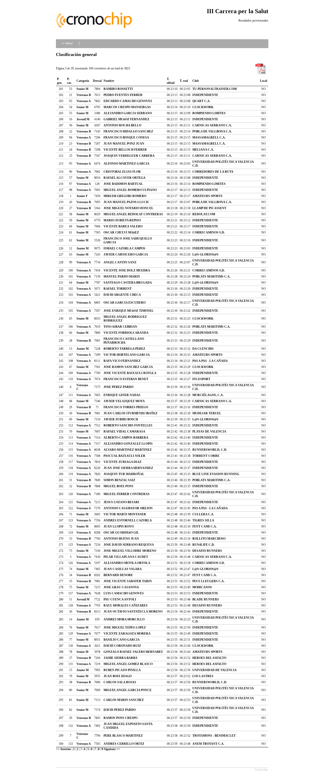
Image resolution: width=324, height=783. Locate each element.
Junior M (82, 248)
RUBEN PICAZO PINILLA (122, 670)
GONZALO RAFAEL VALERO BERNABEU (133, 652)
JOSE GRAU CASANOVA (121, 587)
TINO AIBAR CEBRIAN (120, 326)
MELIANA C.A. (203, 149)
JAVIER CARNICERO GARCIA (126, 254)
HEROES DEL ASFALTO (209, 658)
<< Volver (67, 43)
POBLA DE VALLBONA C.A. (212, 131)
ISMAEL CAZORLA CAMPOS (124, 248)
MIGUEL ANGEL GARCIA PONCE (128, 690)
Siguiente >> (112, 749)
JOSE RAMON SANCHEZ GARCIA (128, 367)
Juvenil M (82, 119)
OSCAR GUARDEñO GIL (121, 532)
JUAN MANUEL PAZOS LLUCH (126, 202)
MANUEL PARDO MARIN (122, 276)
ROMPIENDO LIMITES (209, 113)
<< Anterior (63, 749)
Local (263, 81)
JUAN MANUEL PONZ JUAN (124, 143)
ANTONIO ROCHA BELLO (122, 125)
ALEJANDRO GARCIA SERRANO (128, 113)
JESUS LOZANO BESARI (121, 502)
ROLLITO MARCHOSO (209, 538)
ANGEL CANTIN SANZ (120, 262)
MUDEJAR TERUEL (206, 413)
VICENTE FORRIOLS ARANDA (126, 333)
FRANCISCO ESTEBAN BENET (126, 379)
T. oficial (170, 81)
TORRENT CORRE (205, 456)
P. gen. (59, 81)
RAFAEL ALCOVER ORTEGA (125, 178)
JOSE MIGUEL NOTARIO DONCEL (128, 208)
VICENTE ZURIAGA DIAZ (122, 462)
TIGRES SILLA (203, 520)
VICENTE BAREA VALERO (123, 226)
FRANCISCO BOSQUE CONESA (126, 137)
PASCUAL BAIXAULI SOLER (124, 456)
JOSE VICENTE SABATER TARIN (128, 581)
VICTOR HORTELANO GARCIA (127, 355)
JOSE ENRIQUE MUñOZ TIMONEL (129, 310)
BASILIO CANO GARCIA (122, 639)
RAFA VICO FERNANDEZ (122, 361)
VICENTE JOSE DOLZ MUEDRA (127, 270)
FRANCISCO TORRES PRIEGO (126, 407)
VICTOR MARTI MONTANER (125, 514)
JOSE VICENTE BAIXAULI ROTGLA (130, 373)
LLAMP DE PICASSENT (209, 208)
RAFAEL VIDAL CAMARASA (124, 431)
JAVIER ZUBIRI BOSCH (121, 419)
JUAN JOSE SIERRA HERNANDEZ (128, 468)
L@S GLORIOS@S (205, 254)
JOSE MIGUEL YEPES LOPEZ (125, 627)
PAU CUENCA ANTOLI (120, 599)
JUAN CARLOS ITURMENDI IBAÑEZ (130, 413)
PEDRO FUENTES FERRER (123, 95)
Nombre (109, 81)
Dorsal (97, 81)
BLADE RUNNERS (205, 599)
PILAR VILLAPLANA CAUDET (126, 557)
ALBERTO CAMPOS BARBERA (126, 437)
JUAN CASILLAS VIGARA (123, 569)
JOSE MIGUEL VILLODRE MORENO (130, 551)
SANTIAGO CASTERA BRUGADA (128, 282)
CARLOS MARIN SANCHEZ (124, 700)
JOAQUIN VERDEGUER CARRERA (129, 156)
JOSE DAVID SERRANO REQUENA (129, 544)
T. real (184, 81)
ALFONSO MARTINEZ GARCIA (126, 163)
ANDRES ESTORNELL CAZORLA (128, 520)
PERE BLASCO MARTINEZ (123, 735)
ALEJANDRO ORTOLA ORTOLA (127, 563)
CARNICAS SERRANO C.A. (212, 125)
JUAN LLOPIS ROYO (119, 526)
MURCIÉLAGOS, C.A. (208, 395)
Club (195, 81)
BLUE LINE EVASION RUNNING (215, 474)
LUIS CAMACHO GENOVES (124, 593)
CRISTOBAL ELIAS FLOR (122, 171)
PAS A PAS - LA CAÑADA (210, 361)
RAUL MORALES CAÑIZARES (126, 605)
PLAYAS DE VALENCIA (209, 431)
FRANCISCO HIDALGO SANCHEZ (128, 131)
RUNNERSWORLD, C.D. (209, 450)
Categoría (82, 81)
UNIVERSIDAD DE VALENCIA (214, 670)
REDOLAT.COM (203, 214)
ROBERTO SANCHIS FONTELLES (128, 425)
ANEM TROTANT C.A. (208, 744)
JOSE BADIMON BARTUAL (123, 184)
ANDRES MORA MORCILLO (124, 619)
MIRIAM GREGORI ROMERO (125, 196)
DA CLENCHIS (203, 348)
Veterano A (83, 101)
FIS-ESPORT (201, 379)
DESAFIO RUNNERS (207, 551)
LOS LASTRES (202, 676)
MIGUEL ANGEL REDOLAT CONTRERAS (133, 214)
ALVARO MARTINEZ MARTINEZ (128, 450)
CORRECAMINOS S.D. (208, 232)
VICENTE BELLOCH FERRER (125, 149)
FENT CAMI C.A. (204, 526)
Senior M (82, 89)
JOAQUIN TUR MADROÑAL (124, 474)
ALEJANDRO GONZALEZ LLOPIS (128, 443)
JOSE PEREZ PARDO (118, 387)
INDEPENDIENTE (205, 95)
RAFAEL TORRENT (118, 288)
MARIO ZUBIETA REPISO (122, 220)
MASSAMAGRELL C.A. (209, 137)
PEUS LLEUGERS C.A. (208, 581)
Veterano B (83, 95)
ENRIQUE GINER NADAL (122, 395)
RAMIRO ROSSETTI (118, 89)
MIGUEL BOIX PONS (118, 486)
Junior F (82, 196)
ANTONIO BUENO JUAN (121, 538)
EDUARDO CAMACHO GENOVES (128, 101)
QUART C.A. (201, 101)
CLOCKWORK (202, 107)
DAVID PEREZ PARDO (120, 710)
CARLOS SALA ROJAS (120, 682)
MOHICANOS (202, 587)
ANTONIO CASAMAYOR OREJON (128, 508)
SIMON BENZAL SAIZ (119, 480)
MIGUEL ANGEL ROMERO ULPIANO (130, 190)
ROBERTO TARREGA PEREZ (124, 348)
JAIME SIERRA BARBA (120, 658)
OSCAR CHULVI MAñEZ (121, 232)
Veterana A (83, 557)
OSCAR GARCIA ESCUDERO (125, 302)
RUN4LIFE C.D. (203, 544)
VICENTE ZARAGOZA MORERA (127, 633)
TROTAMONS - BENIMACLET (214, 735)
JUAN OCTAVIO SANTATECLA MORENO (133, 611)
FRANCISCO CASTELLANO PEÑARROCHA (124, 340)
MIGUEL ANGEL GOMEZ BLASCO (128, 664)
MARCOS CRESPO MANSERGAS (127, 107)
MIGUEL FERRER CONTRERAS (127, 494)
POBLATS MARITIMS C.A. (211, 276)
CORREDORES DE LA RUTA (212, 171)
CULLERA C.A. (203, 514)
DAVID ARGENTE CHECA (122, 295)
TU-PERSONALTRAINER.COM (214, 89)
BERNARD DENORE (118, 575)
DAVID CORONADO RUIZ (122, 646)
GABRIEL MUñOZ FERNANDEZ (126, 119)
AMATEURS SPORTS (207, 196)
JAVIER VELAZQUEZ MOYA (124, 401)
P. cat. (69, 81)
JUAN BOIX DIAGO (118, 676)
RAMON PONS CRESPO (120, 718)
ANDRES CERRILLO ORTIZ (124, 744)
